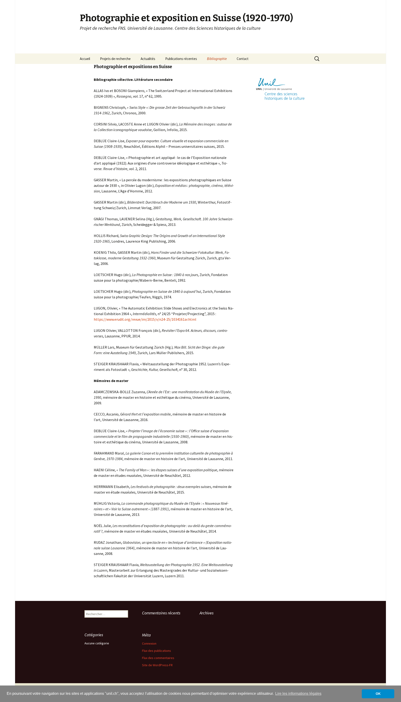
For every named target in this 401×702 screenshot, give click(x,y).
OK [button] (378, 693)
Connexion (149, 643)
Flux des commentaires (158, 658)
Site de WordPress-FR (157, 665)
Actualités (148, 58)
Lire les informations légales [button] (298, 693)
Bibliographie (217, 58)
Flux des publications (156, 651)
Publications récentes (181, 58)
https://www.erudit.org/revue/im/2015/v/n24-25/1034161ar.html (145, 319)
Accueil (85, 58)
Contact (243, 58)
